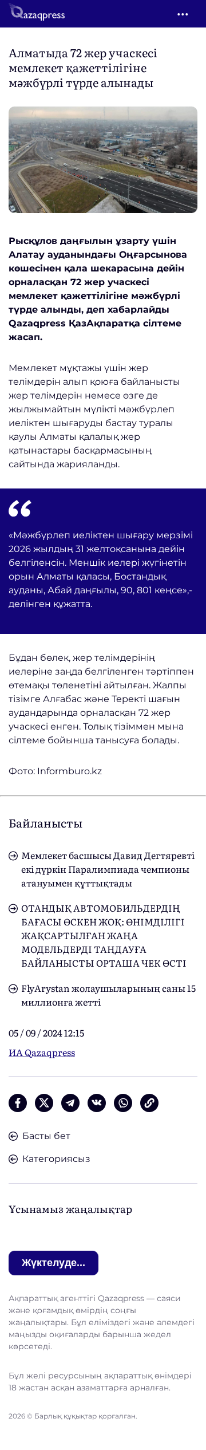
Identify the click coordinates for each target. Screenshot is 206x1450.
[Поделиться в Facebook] (18, 1103)
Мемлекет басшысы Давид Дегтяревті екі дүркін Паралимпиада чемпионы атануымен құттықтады (108, 868)
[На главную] (37, 14)
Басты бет (46, 1135)
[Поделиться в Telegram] (70, 1103)
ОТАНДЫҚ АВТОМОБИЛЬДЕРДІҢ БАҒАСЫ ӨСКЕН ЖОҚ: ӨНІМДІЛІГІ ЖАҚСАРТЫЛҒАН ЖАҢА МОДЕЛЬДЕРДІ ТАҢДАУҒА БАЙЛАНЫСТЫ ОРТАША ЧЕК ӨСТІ (104, 935)
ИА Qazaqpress (42, 1052)
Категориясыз (56, 1158)
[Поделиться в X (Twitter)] (44, 1103)
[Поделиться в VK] (97, 1103)
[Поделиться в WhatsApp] (123, 1103)
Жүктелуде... (53, 1262)
